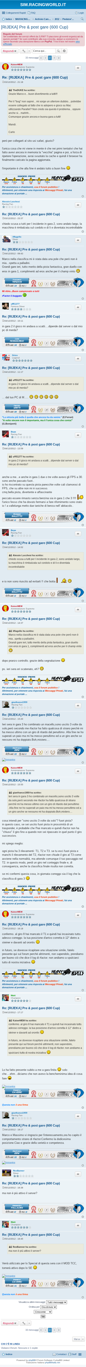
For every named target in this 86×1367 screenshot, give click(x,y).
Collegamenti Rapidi (16, 13)
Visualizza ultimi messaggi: (32, 1302)
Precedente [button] (41, 58)
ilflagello (17, 237)
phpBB (32, 1360)
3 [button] (54, 58)
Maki (13, 995)
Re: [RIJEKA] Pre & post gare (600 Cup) (35, 77)
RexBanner (18, 1171)
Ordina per (34, 1307)
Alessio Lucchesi (11, 201)
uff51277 (15, 304)
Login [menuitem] (81, 13)
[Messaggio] (3, 82)
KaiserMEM (16, 64)
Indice (9, 1354)
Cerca (58, 50)
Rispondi (8, 51)
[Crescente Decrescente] (43, 1312)
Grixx (15, 355)
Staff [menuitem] (74, 1354)
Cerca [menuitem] (82, 19)
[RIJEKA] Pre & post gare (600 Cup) (34, 27)
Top (83, 196)
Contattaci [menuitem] (61, 1354)
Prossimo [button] (59, 58)
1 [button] (45, 58)
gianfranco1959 (19, 702)
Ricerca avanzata (64, 50)
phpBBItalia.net (52, 1362)
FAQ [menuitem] (33, 13)
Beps (13, 432)
